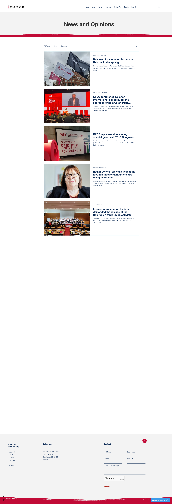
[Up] (144, 441)
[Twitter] (4, 500)
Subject (130, 459)
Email (106, 459)
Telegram (12, 460)
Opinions (64, 46)
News (55, 46)
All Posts (47, 46)
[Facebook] (4, 496)
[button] (137, 46)
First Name (108, 452)
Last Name (131, 452)
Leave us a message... (112, 465)
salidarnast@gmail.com (50, 451)
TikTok (11, 463)
